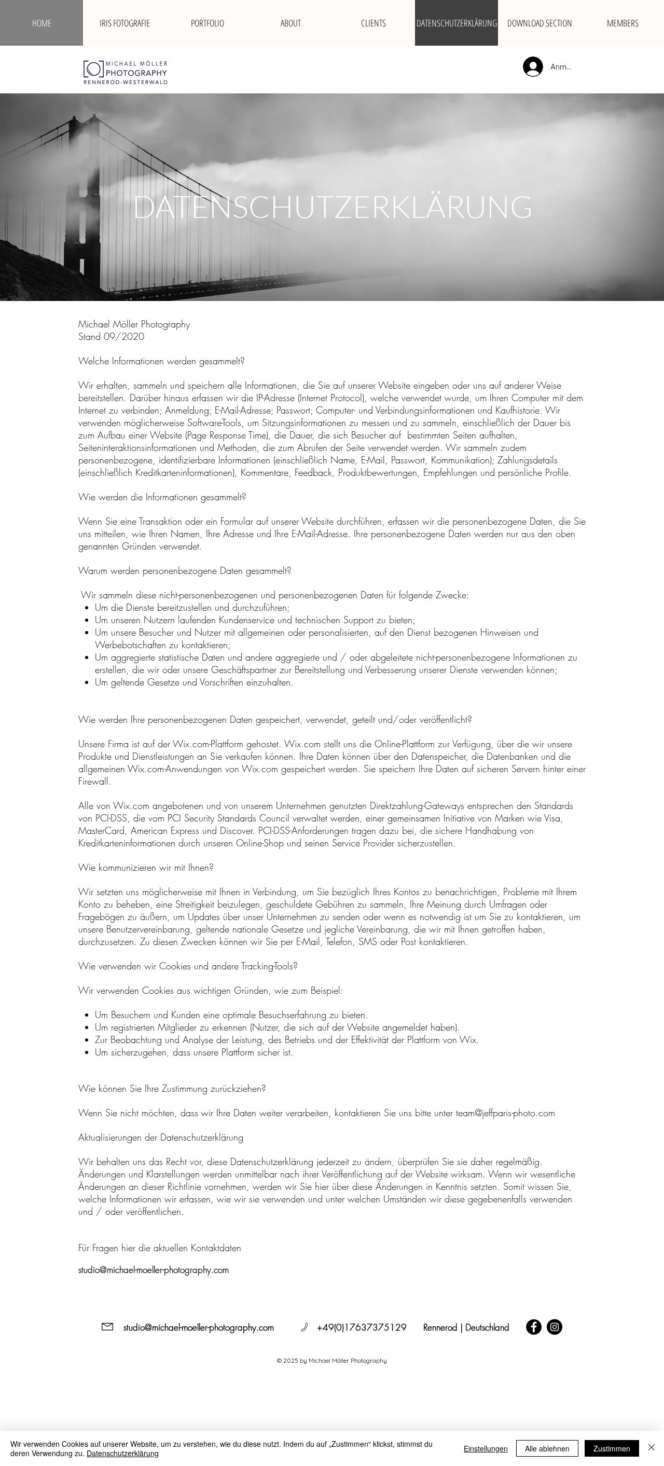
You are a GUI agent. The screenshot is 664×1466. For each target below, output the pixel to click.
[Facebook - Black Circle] (534, 1327)
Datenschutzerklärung (123, 1453)
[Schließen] (651, 1448)
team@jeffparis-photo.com (505, 1112)
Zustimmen (611, 1448)
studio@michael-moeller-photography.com (153, 1270)
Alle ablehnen (547, 1448)
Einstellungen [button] (486, 1448)
